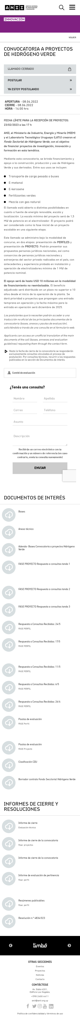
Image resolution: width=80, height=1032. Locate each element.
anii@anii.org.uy (40, 1000)
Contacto (40, 979)
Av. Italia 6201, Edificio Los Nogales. (40, 990)
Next (69, 946)
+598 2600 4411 (40, 996)
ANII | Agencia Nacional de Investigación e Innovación (21, 7)
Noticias (40, 975)
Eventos (40, 966)
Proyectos (40, 970)
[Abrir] (72, 7)
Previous (11, 946)
